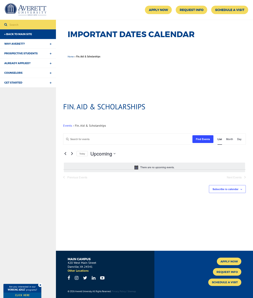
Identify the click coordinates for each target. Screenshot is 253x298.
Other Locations (78, 271)
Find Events (203, 139)
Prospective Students (21, 53)
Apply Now (158, 10)
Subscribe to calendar (225, 189)
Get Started (13, 82)
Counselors (13, 73)
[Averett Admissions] (25, 9)
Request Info (191, 10)
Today (82, 153)
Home (71, 56)
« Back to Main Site (18, 34)
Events (67, 126)
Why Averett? (14, 44)
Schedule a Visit (229, 10)
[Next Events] (72, 154)
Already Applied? (17, 63)
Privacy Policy (119, 291)
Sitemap (132, 291)
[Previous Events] (65, 154)
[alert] (154, 167)
